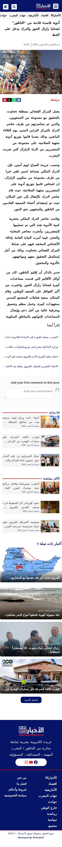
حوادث (52, 801)
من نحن (22, 777)
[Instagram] (26, 762)
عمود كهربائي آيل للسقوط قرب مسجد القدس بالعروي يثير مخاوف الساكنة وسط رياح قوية (20, 507)
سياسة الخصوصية (15, 795)
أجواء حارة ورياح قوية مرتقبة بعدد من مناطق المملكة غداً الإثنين (20, 422)
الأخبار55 (56, 15)
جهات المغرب (17, 15)
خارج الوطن (49, 807)
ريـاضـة (52, 813)
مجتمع (52, 825)
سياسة (52, 819)
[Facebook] (36, 762)
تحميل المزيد (31, 699)
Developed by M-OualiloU (31, 837)
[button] (18, 100)
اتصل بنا (22, 783)
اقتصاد (44, 15)
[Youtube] (31, 762)
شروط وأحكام (18, 789)
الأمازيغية (33, 15)
